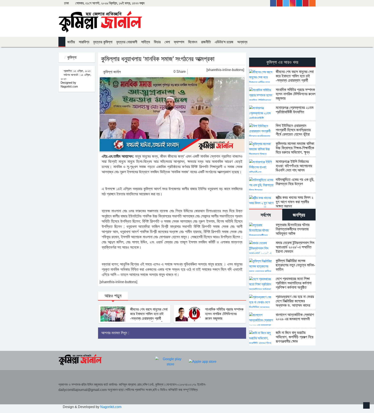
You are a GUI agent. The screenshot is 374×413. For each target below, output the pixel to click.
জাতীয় (71, 42)
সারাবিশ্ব (84, 42)
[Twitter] (286, 3)
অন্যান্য (242, 42)
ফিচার (157, 42)
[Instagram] (293, 3)
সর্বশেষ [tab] (266, 215)
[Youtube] (280, 3)
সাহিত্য (145, 42)
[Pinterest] (306, 3)
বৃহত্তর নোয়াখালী (126, 42)
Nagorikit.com (110, 407)
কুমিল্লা (71, 57)
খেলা (167, 42)
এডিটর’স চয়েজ (224, 42)
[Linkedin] (299, 3)
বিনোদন (192, 42)
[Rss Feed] (312, 3)
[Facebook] (273, 3)
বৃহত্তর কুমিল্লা (102, 42)
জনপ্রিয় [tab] (299, 215)
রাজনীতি (206, 42)
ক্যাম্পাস (179, 42)
